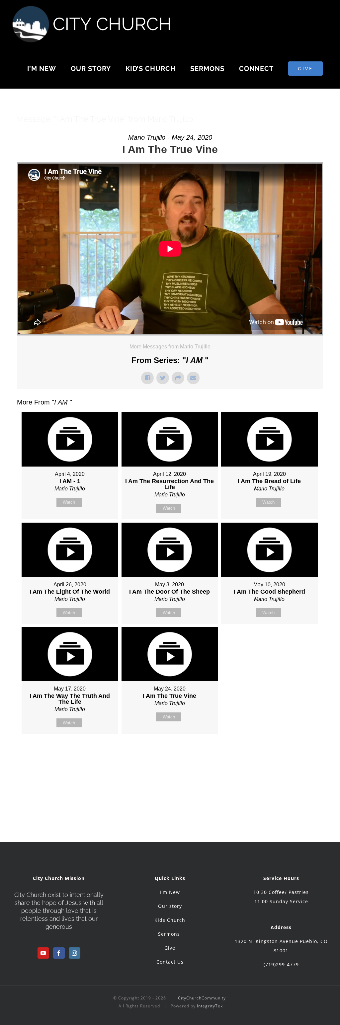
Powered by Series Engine (298, 750)
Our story (170, 906)
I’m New (170, 892)
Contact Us (170, 962)
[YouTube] (43, 953)
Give (169, 948)
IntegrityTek (210, 1006)
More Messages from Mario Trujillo (170, 346)
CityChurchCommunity (202, 998)
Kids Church (169, 920)
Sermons (170, 934)
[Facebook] (59, 953)
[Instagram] (74, 953)
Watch (69, 502)
